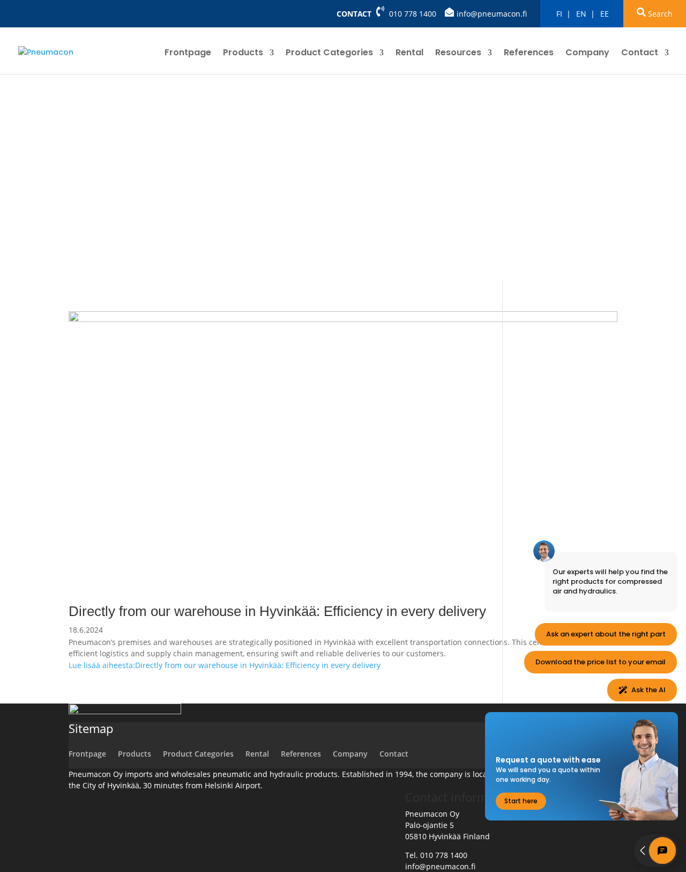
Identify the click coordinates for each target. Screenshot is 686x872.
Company (587, 53)
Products (243, 53)
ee (604, 14)
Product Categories (329, 53)
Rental (409, 53)
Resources (458, 53)
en (581, 14)
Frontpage (188, 53)
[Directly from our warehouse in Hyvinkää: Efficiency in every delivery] (343, 319)
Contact (354, 14)
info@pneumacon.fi (492, 14)
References (529, 53)
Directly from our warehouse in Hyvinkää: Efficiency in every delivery (277, 611)
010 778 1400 (412, 14)
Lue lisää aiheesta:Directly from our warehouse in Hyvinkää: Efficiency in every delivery (225, 665)
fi (559, 14)
